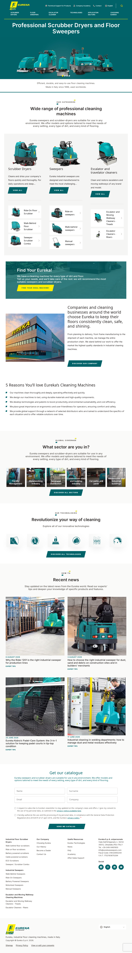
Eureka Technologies (76, 843)
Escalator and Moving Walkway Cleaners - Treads (19, 902)
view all (17, 190)
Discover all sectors (66, 492)
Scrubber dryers (15, 14)
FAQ (69, 850)
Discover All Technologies (66, 554)
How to (66, 573)
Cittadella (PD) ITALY (114, 845)
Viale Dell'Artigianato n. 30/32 (111, 842)
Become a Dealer (44, 850)
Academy (72, 854)
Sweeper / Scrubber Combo (17, 864)
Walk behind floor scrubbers (17, 846)
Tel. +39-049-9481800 (108, 847)
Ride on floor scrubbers (15, 849)
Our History (41, 847)
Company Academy (83, 6)
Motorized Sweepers (14, 885)
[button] (63, 75)
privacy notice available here (69, 811)
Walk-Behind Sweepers (15, 874)
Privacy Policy (22, 945)
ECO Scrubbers (12, 861)
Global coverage (66, 440)
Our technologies (66, 513)
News (70, 847)
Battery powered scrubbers (17, 853)
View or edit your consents (42, 945)
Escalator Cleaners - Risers (17, 907)
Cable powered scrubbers (17, 857)
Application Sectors (93, 14)
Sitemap (9, 945)
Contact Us (41, 854)
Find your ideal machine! (35, 288)
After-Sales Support (76, 858)
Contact (98, 6)
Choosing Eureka (114, 14)
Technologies (76, 13)
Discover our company (84, 363)
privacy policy (73, 818)
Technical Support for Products (59, 6)
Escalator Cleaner (53, 14)
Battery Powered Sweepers (17, 881)
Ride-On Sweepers (14, 878)
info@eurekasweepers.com (109, 850)
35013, (101, 845)
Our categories (66, 102)
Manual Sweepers (13, 889)
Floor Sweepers (34, 14)
